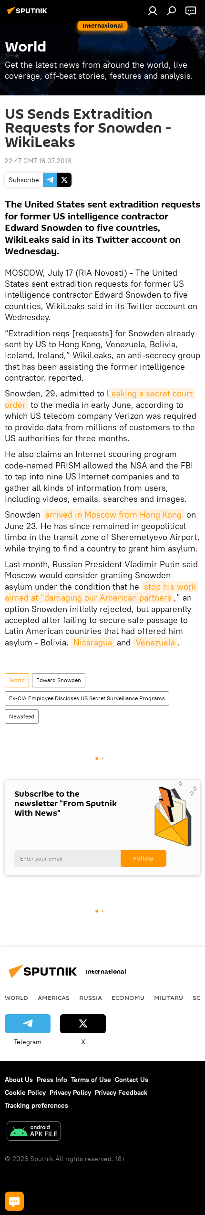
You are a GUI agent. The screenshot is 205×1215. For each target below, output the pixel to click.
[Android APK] (33, 1132)
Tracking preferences (36, 1105)
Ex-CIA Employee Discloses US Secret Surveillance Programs (87, 698)
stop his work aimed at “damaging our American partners (101, 592)
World (17, 680)
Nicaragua (92, 642)
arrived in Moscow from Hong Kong (113, 514)
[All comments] (14, 1201)
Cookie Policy (25, 1092)
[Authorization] (152, 10)
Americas (54, 997)
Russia (90, 997)
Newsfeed (21, 716)
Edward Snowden (58, 680)
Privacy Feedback (121, 1092)
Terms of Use (91, 1079)
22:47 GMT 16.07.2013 (38, 160)
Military (168, 997)
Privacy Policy (70, 1092)
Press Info (52, 1079)
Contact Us (131, 1079)
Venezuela (155, 642)
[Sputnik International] (28, 14)
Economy (128, 997)
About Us (19, 1079)
